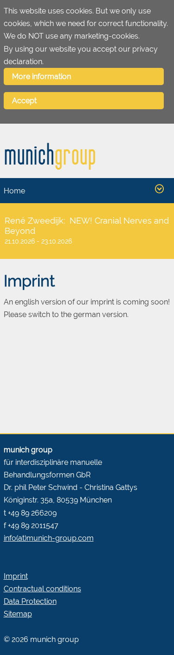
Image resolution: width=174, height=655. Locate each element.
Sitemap (18, 613)
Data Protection (30, 601)
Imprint (16, 576)
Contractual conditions (42, 588)
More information (41, 76)
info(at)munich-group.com (49, 538)
